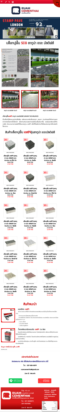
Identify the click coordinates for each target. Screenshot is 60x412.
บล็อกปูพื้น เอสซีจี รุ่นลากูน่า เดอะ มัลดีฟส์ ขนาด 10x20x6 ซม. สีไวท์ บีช (50, 191)
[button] (4, 28)
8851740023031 (50, 283)
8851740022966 (10, 152)
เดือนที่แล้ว (44, 403)
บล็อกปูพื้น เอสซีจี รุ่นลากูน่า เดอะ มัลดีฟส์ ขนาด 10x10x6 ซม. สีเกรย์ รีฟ (30, 191)
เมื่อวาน (44, 406)
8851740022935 (10, 185)
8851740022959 (30, 152)
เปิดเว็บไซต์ (44, 408)
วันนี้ (43, 405)
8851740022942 (50, 152)
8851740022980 (50, 218)
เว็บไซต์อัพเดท (45, 409)
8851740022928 (30, 185)
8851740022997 (30, 218)
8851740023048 (30, 283)
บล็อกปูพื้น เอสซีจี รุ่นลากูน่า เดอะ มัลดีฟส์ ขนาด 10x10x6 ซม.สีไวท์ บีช (10, 158)
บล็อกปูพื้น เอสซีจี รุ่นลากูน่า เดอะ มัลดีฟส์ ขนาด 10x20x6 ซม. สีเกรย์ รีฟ (10, 256)
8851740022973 (10, 250)
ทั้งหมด (44, 402)
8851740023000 (10, 218)
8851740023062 (50, 250)
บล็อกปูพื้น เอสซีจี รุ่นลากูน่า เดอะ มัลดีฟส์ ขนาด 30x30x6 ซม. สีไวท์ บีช (30, 256)
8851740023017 (50, 185)
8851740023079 (30, 250)
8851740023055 (10, 283)
